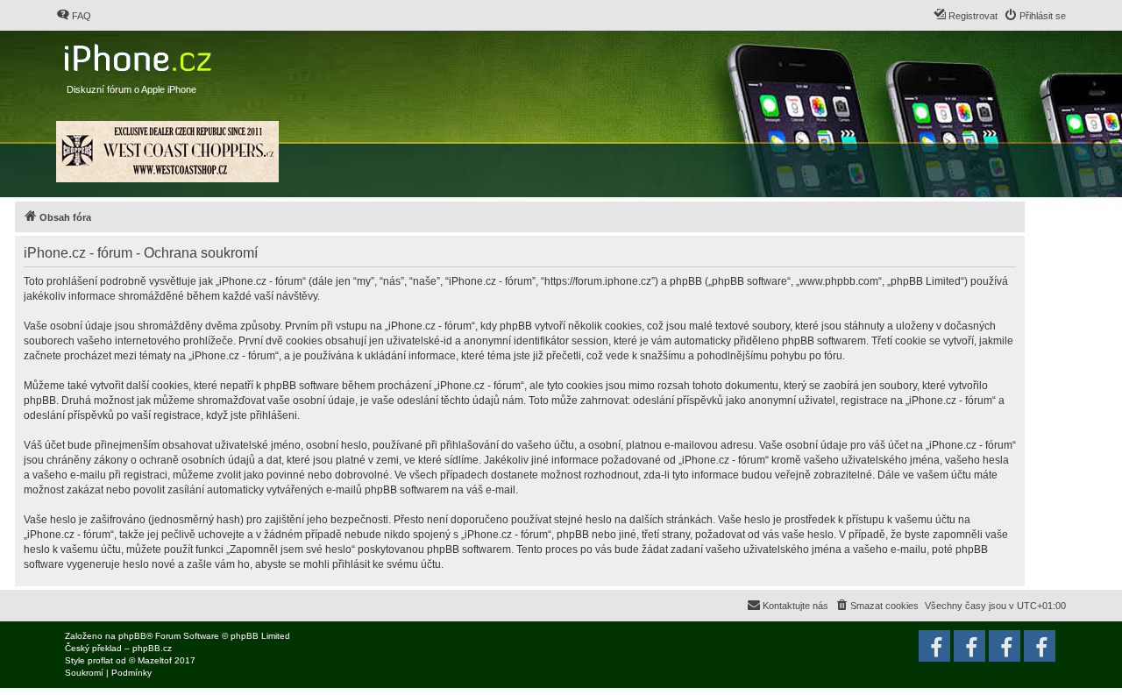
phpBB (132, 636)
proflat (100, 660)
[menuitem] (73, 15)
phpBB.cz (152, 648)
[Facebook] (1039, 646)
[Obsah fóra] (140, 54)
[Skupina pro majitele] (1004, 646)
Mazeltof (155, 660)
